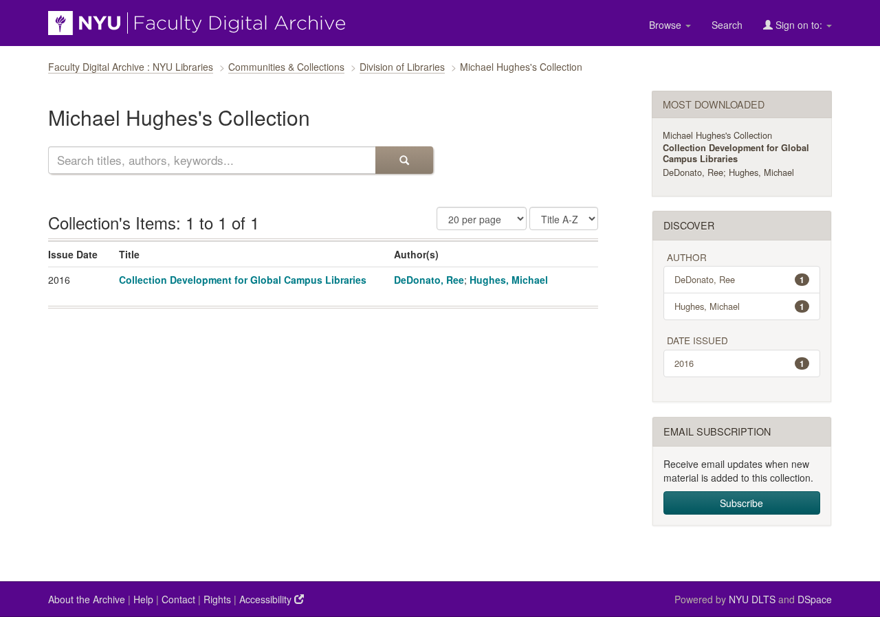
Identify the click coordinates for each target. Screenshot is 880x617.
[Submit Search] (404, 160)
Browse (666, 25)
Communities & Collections (286, 67)
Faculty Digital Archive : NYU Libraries (130, 67)
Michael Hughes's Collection (717, 135)
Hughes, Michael (509, 280)
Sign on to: (799, 25)
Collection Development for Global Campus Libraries (242, 280)
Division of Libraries (402, 67)
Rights (217, 599)
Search (727, 25)
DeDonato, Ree (429, 280)
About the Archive (86, 599)
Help (143, 599)
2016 (739, 363)
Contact (178, 599)
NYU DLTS (752, 599)
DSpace (815, 599)
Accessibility (266, 599)
